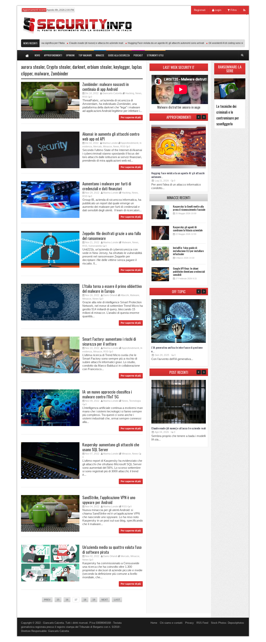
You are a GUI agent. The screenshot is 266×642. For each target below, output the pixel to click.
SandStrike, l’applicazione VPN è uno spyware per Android (108, 499)
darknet (78, 66)
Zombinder (59, 73)
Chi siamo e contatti (171, 622)
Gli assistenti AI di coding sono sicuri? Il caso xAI (224, 43)
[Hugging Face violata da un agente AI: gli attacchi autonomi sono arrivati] (178, 167)
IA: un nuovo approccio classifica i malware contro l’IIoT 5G (107, 394)
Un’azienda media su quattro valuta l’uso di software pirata (112, 549)
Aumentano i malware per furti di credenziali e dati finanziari (106, 186)
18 (85, 599)
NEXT (104, 599)
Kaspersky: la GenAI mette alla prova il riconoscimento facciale (189, 207)
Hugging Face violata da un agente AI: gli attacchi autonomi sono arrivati (156, 43)
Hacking (129, 93)
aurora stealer (33, 66)
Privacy (189, 622)
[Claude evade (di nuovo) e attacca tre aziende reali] (178, 422)
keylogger (122, 66)
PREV (47, 599)
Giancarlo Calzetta (112, 93)
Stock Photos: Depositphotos (227, 622)
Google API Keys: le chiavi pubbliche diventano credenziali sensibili (189, 271)
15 (58, 599)
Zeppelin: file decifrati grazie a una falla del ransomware (111, 235)
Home (154, 622)
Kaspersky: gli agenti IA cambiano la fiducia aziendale (188, 228)
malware (41, 73)
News (138, 93)
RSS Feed (202, 622)
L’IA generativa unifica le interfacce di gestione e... (177, 349)
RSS (84, 97)
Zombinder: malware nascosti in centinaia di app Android (105, 86)
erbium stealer (99, 66)
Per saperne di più (131, 117)
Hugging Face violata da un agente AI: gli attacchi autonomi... (178, 175)
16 (67, 599)
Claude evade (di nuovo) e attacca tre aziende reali (87, 43)
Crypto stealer (58, 66)
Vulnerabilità (95, 246)
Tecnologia (135, 401)
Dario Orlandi (110, 295)
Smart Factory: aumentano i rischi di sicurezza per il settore (109, 341)
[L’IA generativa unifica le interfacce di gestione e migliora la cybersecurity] (178, 341)
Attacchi (125, 295)
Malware (126, 242)
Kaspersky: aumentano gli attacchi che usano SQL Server (110, 447)
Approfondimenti (129, 143)
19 (93, 599)
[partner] (219, 37)
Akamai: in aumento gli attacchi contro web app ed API (110, 136)
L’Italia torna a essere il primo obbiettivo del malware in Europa (112, 288)
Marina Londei (110, 143)
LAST (117, 599)
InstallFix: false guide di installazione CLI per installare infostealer (188, 251)
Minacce (107, 146)
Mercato (97, 146)
